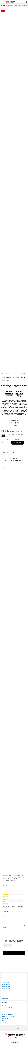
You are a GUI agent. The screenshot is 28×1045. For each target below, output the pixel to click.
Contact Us (4, 1005)
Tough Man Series (6, 374)
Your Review (6, 916)
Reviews (15, 452)
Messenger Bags (6, 986)
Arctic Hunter (9, 5)
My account (5, 998)
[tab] (4, 453)
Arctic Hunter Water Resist (8, 1016)
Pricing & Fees (5, 1020)
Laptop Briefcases (6, 984)
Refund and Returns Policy (8, 1014)
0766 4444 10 (14, 1042)
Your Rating (5, 911)
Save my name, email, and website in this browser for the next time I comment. (14, 941)
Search (20, 1)
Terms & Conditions (6, 1009)
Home (2, 5)
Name (4, 927)
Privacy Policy (5, 1018)
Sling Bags (8, 878)
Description (4, 452)
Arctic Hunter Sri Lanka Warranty (9, 1007)
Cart (3, 996)
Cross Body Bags (9, 373)
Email (4, 934)
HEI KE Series (15, 373)
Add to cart (18, 442)
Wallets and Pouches (6, 988)
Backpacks (4, 977)
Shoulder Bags (21, 373)
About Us (4, 1022)
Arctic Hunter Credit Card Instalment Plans (11, 1012)
